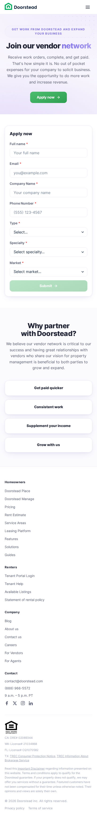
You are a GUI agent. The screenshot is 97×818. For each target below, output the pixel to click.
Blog (8, 621)
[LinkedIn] (31, 703)
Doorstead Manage (19, 499)
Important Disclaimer (31, 768)
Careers (11, 645)
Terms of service (40, 808)
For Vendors (14, 653)
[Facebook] (7, 703)
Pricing (10, 507)
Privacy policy (14, 808)
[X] (15, 703)
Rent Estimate (15, 515)
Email (15, 164)
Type (15, 223)
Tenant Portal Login (20, 576)
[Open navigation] (87, 7)
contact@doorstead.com (24, 681)
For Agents (13, 661)
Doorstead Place (17, 491)
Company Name (24, 184)
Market (17, 263)
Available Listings (18, 592)
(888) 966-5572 (17, 688)
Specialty (18, 243)
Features (11, 539)
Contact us (13, 637)
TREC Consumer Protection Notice (32, 756)
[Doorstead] (21, 7)
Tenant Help (14, 584)
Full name (19, 144)
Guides (10, 555)
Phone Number (23, 203)
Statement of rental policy (24, 600)
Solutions (12, 547)
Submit (46, 286)
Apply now (46, 97)
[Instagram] (23, 703)
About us (11, 629)
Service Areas (15, 523)
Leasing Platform (18, 531)
